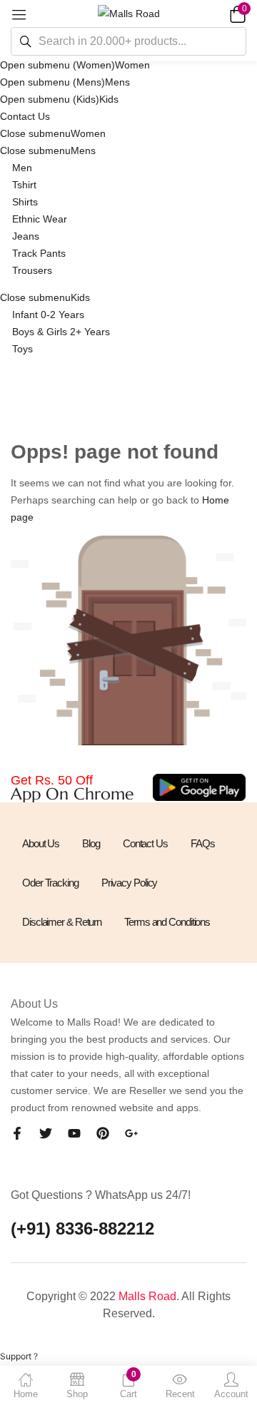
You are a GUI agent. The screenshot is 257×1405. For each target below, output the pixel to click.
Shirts (25, 202)
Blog (91, 843)
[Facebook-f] (17, 1133)
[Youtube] (74, 1133)
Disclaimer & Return (61, 922)
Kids (109, 99)
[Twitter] (45, 1133)
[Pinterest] (102, 1133)
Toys (22, 348)
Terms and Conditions (167, 922)
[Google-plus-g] (131, 1133)
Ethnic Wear (39, 219)
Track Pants (39, 253)
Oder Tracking (50, 883)
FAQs (203, 843)
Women (132, 65)
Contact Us (25, 116)
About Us (40, 843)
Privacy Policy (129, 883)
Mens (117, 82)
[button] (235, 13)
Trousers (32, 270)
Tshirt (24, 184)
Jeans (25, 236)
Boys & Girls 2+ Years (61, 331)
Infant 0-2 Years (48, 314)
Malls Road (147, 1296)
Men (22, 167)
